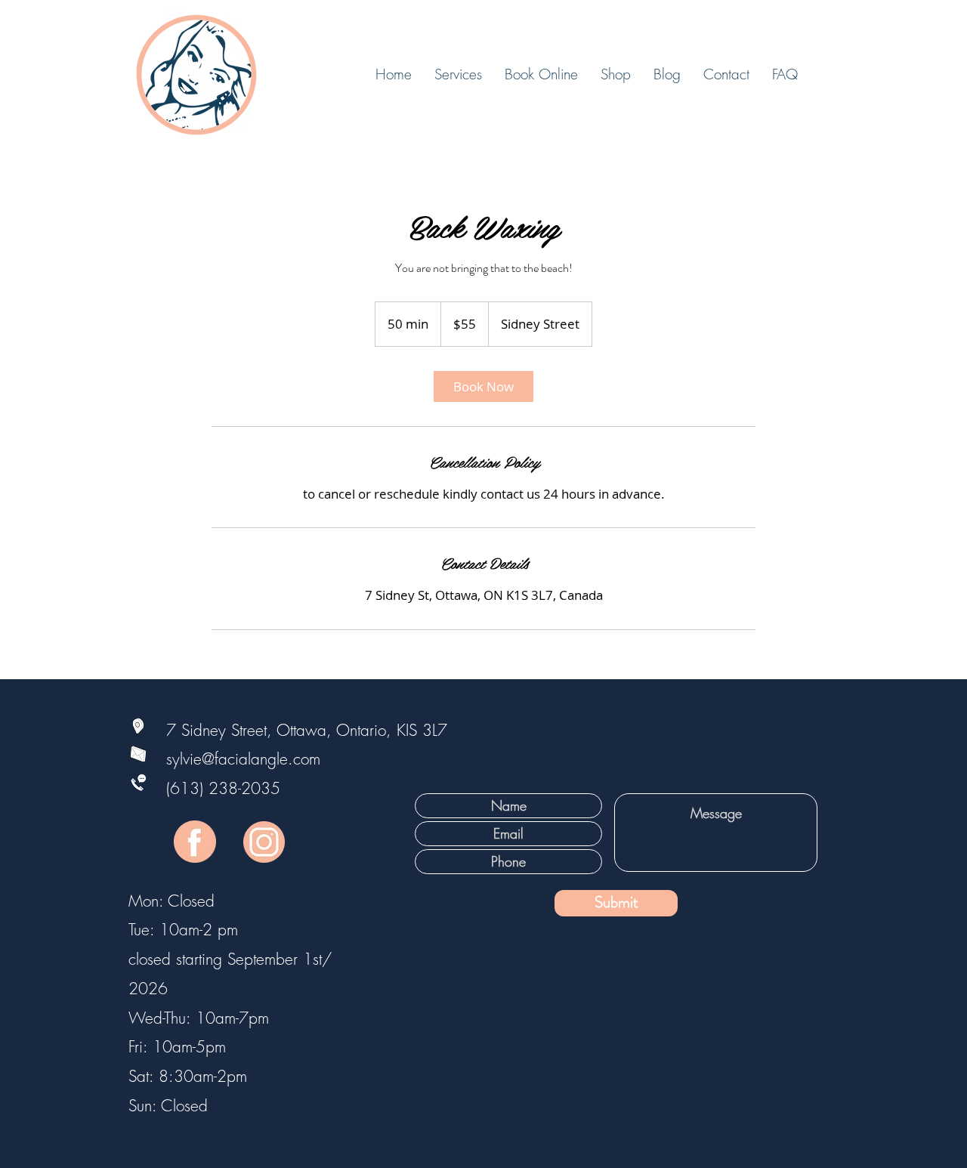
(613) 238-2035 (223, 788)
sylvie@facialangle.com (216, 759)
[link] (483, 386)
